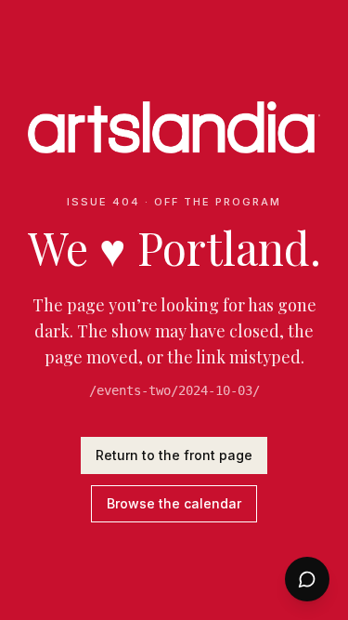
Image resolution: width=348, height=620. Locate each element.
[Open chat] (307, 579)
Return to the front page (174, 455)
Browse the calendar (174, 503)
